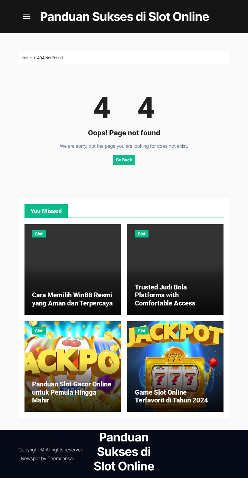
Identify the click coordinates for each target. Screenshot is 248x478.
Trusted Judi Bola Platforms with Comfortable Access (165, 295)
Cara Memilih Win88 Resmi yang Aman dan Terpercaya (72, 299)
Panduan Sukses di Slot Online (124, 16)
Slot (39, 233)
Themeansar (60, 458)
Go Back (124, 159)
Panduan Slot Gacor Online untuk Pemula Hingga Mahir (71, 392)
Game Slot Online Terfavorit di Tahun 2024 (171, 396)
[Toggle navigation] (26, 17)
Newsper (30, 458)
